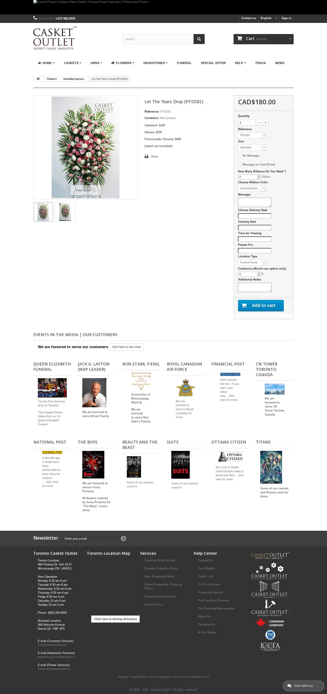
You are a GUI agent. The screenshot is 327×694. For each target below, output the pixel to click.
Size (241, 141)
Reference (245, 129)
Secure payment (160, 676)
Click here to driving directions (115, 619)
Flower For (245, 244)
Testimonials (207, 624)
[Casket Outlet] (74, 38)
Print (154, 156)
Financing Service (210, 592)
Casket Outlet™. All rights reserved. (174, 689)
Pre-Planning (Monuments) (216, 608)
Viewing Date (247, 221)
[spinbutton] (249, 177)
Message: (244, 194)
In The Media (207, 632)
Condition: (152, 118)
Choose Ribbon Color (253, 182)
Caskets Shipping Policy (161, 568)
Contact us (248, 18)
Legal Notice (139, 676)
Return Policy (154, 604)
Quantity (244, 116)
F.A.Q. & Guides (209, 584)
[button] (258, 176)
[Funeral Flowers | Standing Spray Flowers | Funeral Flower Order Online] (43, 212)
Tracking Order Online (160, 560)
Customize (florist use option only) (262, 268)
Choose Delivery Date (252, 210)
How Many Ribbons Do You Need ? (262, 171)
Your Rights (206, 568)
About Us (204, 616)
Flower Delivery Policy (160, 596)
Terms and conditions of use (191, 676)
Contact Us (205, 560)
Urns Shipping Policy (159, 576)
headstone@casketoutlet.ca (56, 657)
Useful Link (206, 576)
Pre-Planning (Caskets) (213, 600)
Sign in (286, 18)
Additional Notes (249, 279)
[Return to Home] (38, 79)
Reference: (152, 111)
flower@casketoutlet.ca (54, 669)
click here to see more (126, 347)
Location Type (247, 256)
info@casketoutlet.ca (52, 645)
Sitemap (123, 676)
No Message (250, 155)
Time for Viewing (250, 233)
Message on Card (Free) (258, 164)
